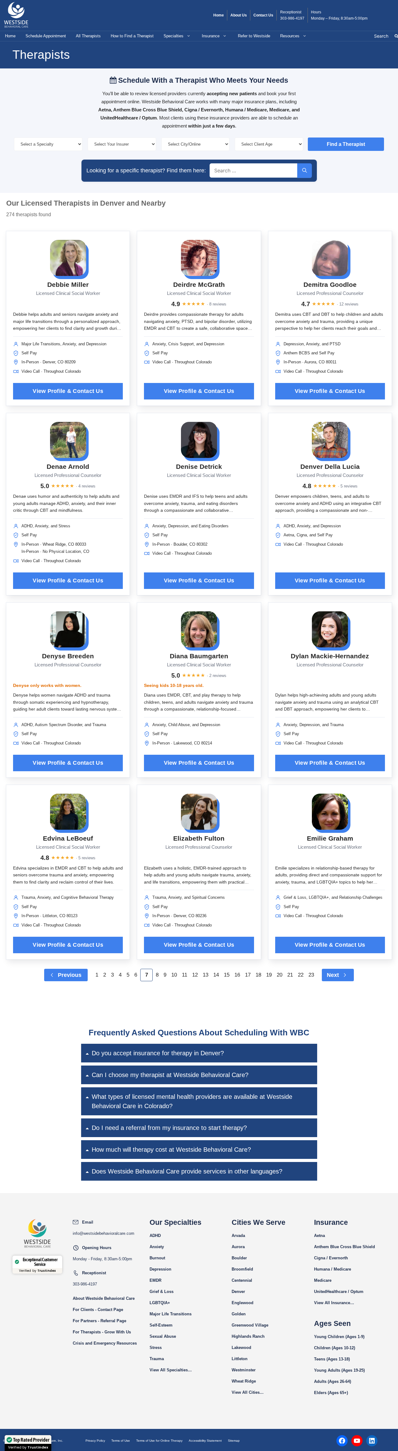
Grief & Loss (162, 1291)
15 (226, 975)
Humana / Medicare (332, 1269)
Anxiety (157, 1246)
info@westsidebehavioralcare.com (103, 1233)
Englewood (242, 1302)
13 (205, 975)
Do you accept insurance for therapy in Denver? (158, 1053)
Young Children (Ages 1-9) (339, 1336)
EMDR (155, 1280)
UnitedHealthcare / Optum (338, 1291)
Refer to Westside (254, 36)
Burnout (157, 1258)
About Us (238, 15)
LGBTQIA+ (160, 1302)
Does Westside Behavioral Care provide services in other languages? (187, 1171)
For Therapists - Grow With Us (102, 1332)
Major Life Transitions (171, 1314)
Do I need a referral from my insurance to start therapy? (169, 1127)
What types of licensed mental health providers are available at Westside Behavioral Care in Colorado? (192, 1101)
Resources (289, 36)
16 (237, 975)
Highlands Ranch (248, 1336)
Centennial (242, 1280)
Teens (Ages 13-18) (332, 1359)
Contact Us (263, 15)
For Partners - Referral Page (99, 1320)
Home (218, 15)
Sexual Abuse (163, 1336)
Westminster (244, 1370)
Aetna (319, 1235)
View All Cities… (248, 1392)
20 (279, 975)
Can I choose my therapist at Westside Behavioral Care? (170, 1074)
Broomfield (242, 1269)
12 (195, 975)
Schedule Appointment (45, 36)
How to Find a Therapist (132, 36)
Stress (156, 1347)
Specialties (173, 36)
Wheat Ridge (244, 1381)
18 (258, 975)
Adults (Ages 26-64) (332, 1381)
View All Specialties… (171, 1370)
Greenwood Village (250, 1325)
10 (174, 975)
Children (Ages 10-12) (334, 1348)
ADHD (155, 1235)
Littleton (240, 1358)
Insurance (211, 36)
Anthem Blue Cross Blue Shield (344, 1246)
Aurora (238, 1246)
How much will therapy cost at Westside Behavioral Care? (171, 1149)
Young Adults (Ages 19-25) (339, 1370)
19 (269, 975)
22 (300, 975)
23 (311, 975)
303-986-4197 (292, 18)
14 (216, 975)
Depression (160, 1269)
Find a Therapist (346, 144)
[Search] (304, 170)
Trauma (157, 1358)
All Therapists (88, 36)
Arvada (238, 1235)
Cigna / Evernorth (331, 1258)
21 (290, 975)
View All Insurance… (334, 1302)
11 (184, 975)
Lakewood (241, 1347)
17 (248, 975)
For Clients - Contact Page (98, 1309)
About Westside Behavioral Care (104, 1298)
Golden (239, 1314)
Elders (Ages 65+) (331, 1392)
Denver (238, 1291)
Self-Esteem (161, 1325)
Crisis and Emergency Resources (105, 1343)
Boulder (239, 1258)
